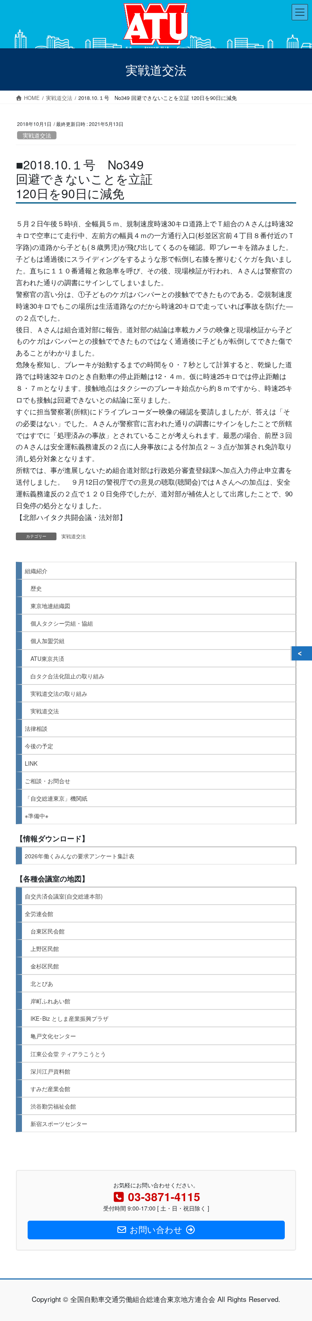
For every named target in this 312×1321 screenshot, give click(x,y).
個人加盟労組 (47, 641)
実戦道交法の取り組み (58, 693)
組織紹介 (36, 571)
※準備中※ (36, 816)
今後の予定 (39, 746)
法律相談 (36, 728)
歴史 (36, 588)
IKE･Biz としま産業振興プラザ (69, 1018)
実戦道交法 (37, 135)
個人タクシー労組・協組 (61, 623)
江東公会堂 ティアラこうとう (68, 1054)
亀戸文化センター (53, 1036)
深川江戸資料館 (50, 1071)
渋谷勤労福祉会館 (53, 1106)
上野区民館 (44, 948)
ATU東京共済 (47, 658)
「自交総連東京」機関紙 (56, 798)
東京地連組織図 (50, 606)
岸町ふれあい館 (50, 1001)
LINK (31, 763)
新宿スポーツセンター (58, 1124)
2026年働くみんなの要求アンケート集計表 (79, 856)
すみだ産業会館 (50, 1089)
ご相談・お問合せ (47, 781)
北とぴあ (41, 983)
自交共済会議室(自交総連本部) (64, 896)
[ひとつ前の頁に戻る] (302, 653)
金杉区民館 (44, 966)
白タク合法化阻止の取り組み (67, 676)
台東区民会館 (47, 931)
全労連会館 (39, 914)
